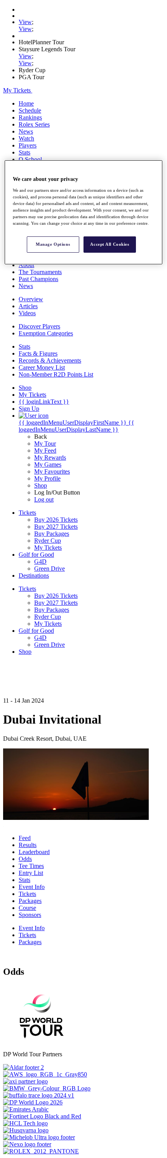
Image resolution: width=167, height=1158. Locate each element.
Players (28, 145)
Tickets (27, 894)
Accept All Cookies (109, 244)
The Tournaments (40, 272)
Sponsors (30, 914)
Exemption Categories (46, 333)
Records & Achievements (50, 360)
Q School (30, 159)
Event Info (32, 887)
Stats (24, 152)
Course (27, 908)
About (26, 265)
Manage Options (53, 244)
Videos (27, 313)
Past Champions (38, 279)
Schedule (30, 110)
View (25, 22)
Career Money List (42, 367)
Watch (26, 138)
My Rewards (50, 457)
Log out (44, 499)
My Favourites (52, 471)
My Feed (45, 450)
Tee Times (31, 866)
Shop (40, 485)
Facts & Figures (38, 353)
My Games (47, 464)
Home (26, 103)
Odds (25, 859)
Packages (30, 901)
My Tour (45, 443)
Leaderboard (34, 852)
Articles (28, 306)
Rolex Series (34, 124)
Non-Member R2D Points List (56, 374)
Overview (31, 299)
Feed (25, 838)
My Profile (47, 478)
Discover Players (39, 326)
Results (28, 845)
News (26, 131)
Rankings (30, 117)
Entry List (31, 873)
